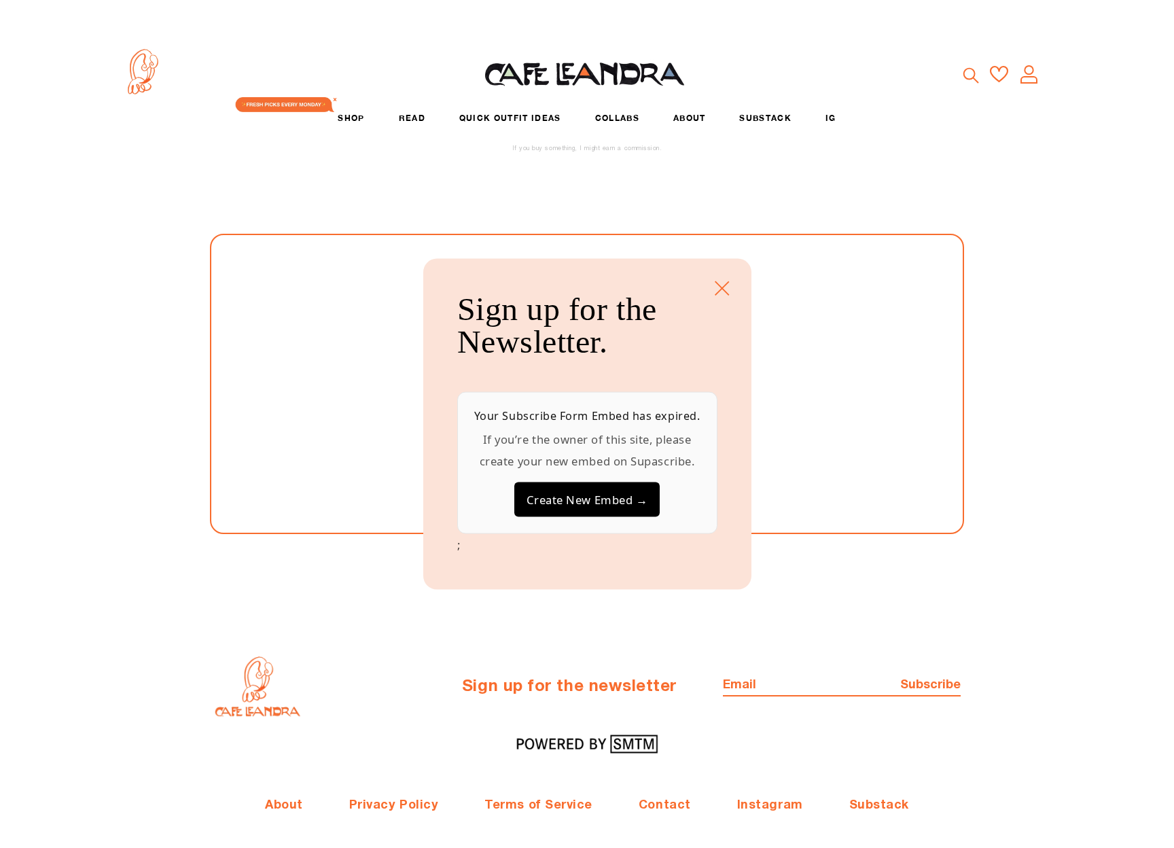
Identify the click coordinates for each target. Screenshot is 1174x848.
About (284, 805)
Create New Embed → (587, 500)
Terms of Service (538, 805)
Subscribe (930, 685)
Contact (665, 805)
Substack (879, 805)
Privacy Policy (394, 805)
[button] (970, 74)
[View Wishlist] (999, 74)
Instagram (770, 805)
